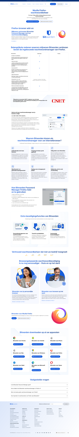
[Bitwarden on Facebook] (46, 432)
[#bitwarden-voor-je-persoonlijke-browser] (11, 291)
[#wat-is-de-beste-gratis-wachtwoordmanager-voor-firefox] (10, 392)
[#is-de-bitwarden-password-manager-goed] (10, 385)
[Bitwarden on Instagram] (48, 432)
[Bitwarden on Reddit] (37, 432)
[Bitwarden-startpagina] (14, 4)
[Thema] (68, 433)
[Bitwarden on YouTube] (43, 432)
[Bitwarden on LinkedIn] (44, 432)
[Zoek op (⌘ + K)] (45, 4)
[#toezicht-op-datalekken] (31, 233)
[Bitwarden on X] (35, 432)
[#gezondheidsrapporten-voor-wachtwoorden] (12, 233)
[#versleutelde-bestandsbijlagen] (49, 233)
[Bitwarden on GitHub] (41, 432)
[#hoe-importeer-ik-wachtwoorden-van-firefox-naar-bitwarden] (10, 396)
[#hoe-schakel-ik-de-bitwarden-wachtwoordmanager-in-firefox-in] (10, 388)
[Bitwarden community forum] (39, 432)
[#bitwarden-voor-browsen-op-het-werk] (41, 291)
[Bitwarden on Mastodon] (50, 432)
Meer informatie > (49, 0)
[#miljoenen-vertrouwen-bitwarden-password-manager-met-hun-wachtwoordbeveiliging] (10, 31)
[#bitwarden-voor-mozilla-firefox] (10, 313)
